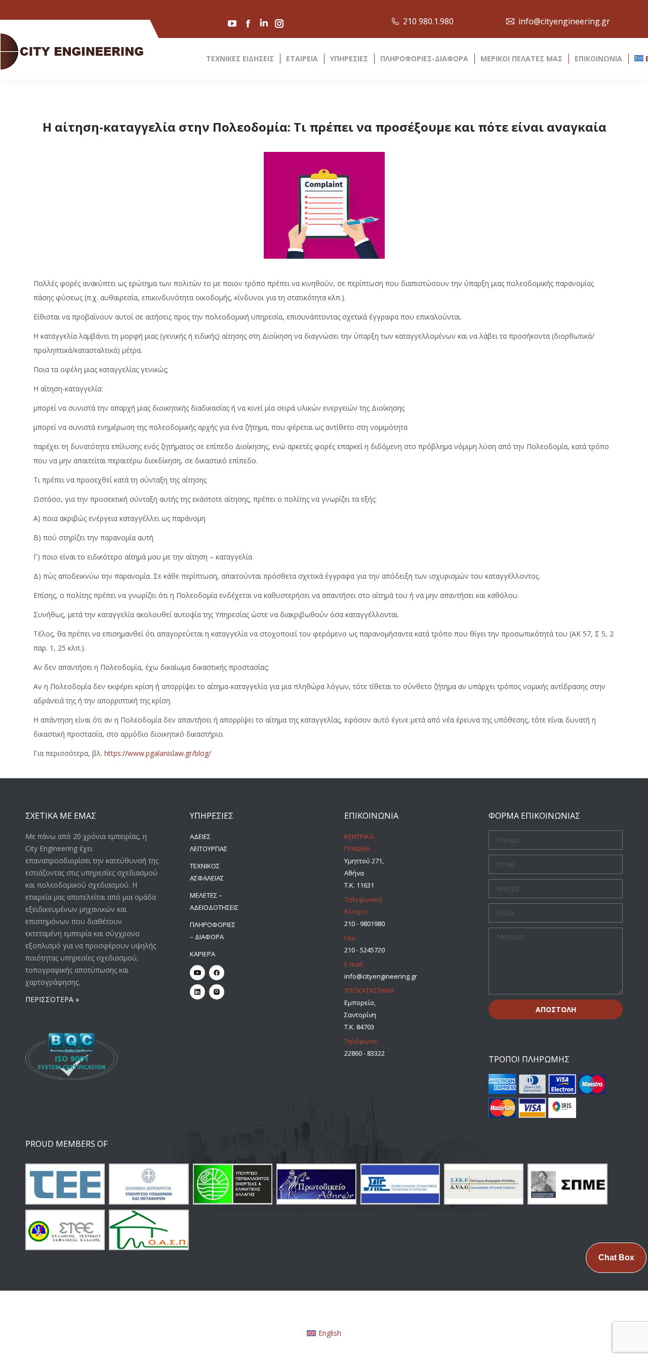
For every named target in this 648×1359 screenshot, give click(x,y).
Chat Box (616, 1257)
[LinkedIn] (197, 992)
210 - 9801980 (364, 923)
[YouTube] (197, 972)
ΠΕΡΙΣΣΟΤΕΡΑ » (52, 999)
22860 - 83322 (364, 1053)
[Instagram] (216, 992)
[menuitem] (324, 1332)
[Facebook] (216, 972)
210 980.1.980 (428, 21)
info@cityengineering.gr (564, 21)
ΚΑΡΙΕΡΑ (202, 953)
